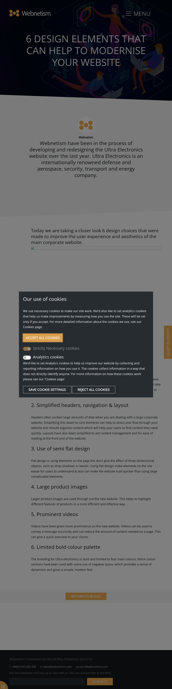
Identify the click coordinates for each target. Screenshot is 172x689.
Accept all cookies (43, 337)
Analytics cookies (48, 357)
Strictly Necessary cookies (56, 348)
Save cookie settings (47, 389)
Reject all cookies (94, 389)
